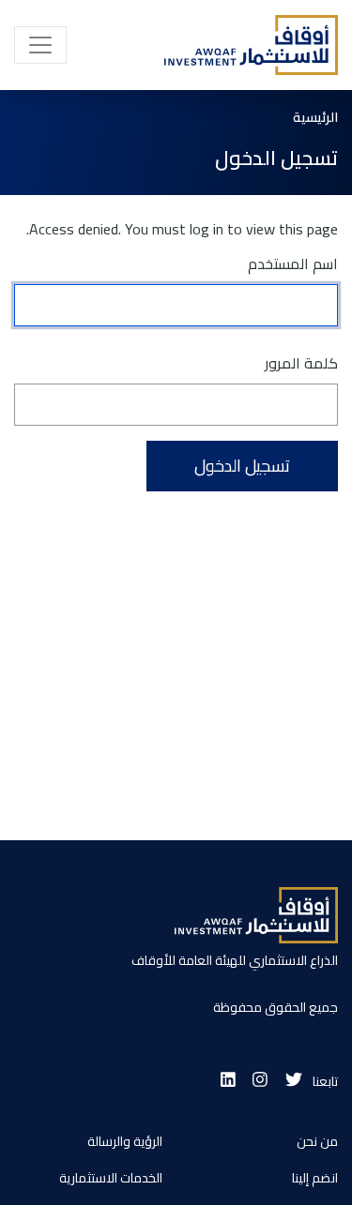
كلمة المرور (301, 362)
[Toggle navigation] (40, 45)
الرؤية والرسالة (124, 1141)
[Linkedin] (228, 1080)
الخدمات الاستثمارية (110, 1178)
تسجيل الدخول (242, 465)
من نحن (317, 1141)
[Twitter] (294, 1080)
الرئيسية (315, 118)
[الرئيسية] (244, 45)
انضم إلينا (315, 1178)
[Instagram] (260, 1080)
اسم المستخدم (293, 263)
